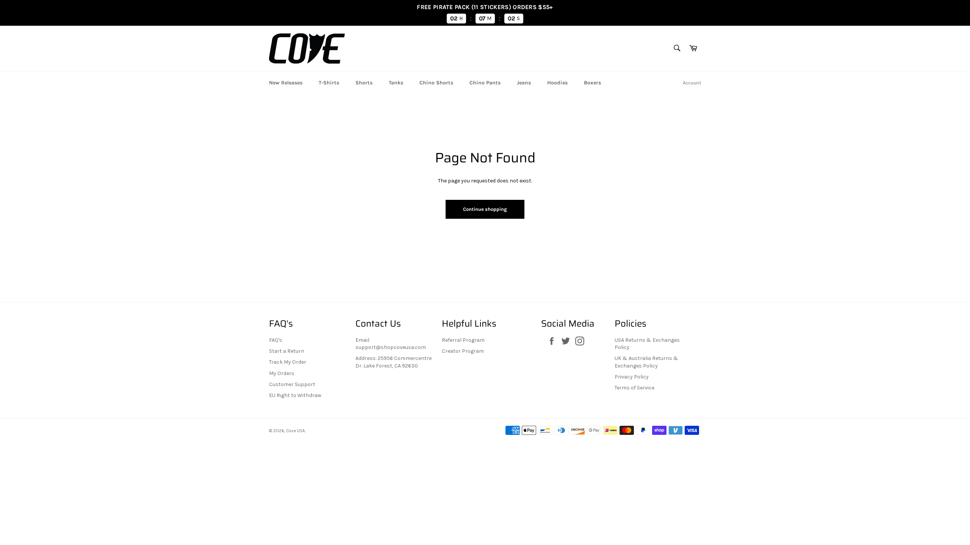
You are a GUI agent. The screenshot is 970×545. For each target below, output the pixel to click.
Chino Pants (485, 82)
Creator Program (463, 351)
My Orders (281, 373)
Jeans (524, 82)
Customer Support (292, 384)
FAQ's (275, 340)
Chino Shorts (436, 82)
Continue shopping (485, 209)
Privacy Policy (632, 377)
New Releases (285, 82)
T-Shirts (329, 82)
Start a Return (286, 351)
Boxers (592, 82)
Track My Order (287, 362)
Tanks (396, 82)
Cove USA (295, 430)
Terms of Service (634, 388)
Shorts (363, 82)
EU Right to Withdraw (295, 395)
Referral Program (463, 340)
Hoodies (557, 82)
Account (692, 83)
